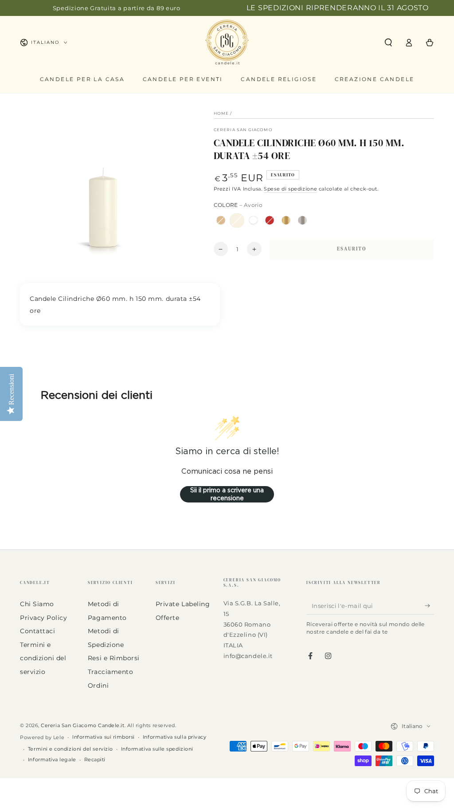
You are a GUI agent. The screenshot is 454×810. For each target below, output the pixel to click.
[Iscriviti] (429, 606)
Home (221, 113)
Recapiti (95, 760)
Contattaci (37, 631)
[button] (388, 42)
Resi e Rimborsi (114, 658)
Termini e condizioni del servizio (43, 658)
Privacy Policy (43, 618)
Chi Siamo (37, 604)
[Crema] (221, 220)
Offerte (168, 618)
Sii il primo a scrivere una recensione (227, 494)
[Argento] (302, 220)
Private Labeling (183, 604)
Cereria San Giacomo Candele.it (82, 725)
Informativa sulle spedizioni (157, 749)
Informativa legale (52, 760)
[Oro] (286, 220)
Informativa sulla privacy (175, 737)
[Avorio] (237, 220)
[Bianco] (253, 220)
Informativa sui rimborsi (103, 737)
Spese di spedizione (290, 189)
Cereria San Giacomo (243, 129)
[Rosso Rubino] (269, 220)
